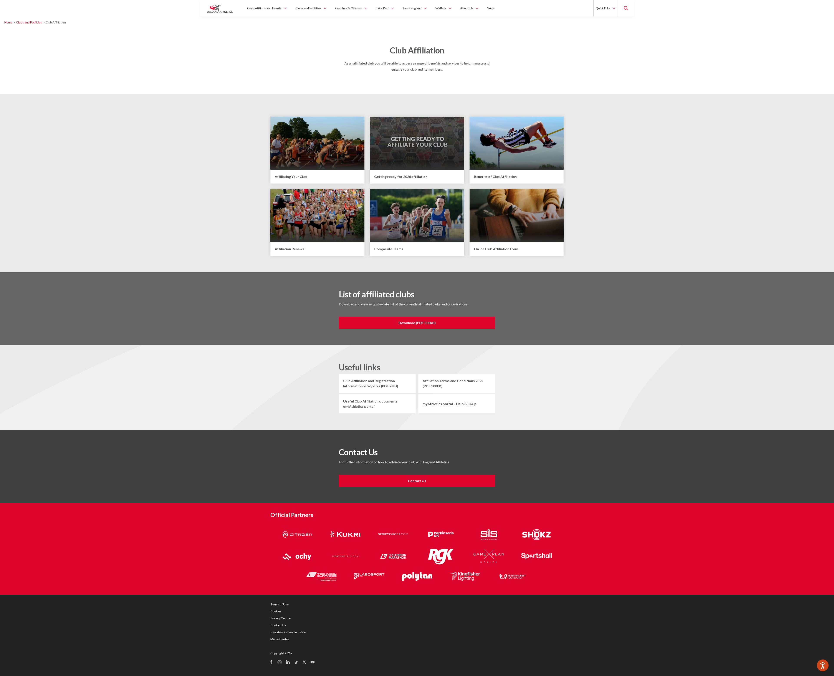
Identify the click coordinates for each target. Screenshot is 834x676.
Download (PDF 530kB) (417, 323)
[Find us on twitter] (304, 662)
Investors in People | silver (288, 632)
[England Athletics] (219, 8)
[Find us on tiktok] (296, 662)
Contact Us (417, 481)
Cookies (275, 611)
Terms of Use (279, 604)
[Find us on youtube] (312, 662)
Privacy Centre (280, 618)
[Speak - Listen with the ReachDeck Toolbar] (823, 665)
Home (8, 22)
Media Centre (279, 639)
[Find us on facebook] (271, 662)
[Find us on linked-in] (288, 662)
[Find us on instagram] (279, 662)
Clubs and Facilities (29, 22)
